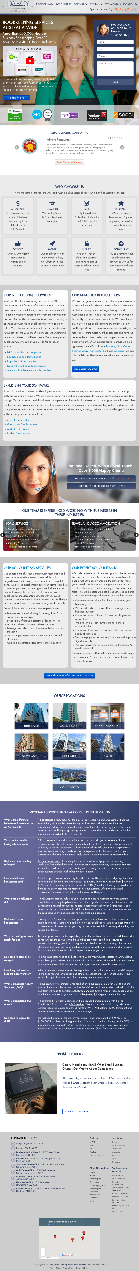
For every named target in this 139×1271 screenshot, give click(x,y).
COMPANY (95, 4)
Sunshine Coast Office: (28, 1164)
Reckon (93, 1152)
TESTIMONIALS (113, 4)
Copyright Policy (82, 1268)
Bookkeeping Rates (98, 1185)
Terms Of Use (55, 1268)
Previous (17, 147)
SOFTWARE (80, 4)
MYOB (92, 1142)
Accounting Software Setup (120, 1206)
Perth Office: (22, 1158)
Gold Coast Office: (25, 1170)
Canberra (119, 351)
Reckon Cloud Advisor (19, 433)
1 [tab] (108, 138)
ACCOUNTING (64, 4)
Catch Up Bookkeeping (117, 1183)
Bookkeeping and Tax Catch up (24, 357)
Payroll (11, 361)
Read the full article (78, 1111)
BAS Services (117, 1175)
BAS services (77, 1004)
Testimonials (95, 1194)
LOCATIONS (129, 4)
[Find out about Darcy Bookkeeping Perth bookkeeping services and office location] (107, 747)
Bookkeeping (95, 1179)
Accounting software (49, 861)
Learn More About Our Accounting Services (69, 675)
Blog (92, 1201)
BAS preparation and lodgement (24, 352)
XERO (92, 1145)
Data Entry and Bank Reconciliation (26, 366)
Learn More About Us (85, 369)
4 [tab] (115, 138)
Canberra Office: (24, 1188)
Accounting (94, 1182)
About (92, 1175)
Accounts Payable (17, 370)
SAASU (93, 1149)
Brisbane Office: (24, 1152)
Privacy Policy (68, 1268)
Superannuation (28, 361)
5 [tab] (117, 138)
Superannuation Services (118, 1201)
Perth (105, 351)
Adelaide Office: (24, 1176)
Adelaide (115, 1155)
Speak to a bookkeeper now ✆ (102, 478)
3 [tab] (112, 138)
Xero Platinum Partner (18, 420)
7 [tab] (121, 138)
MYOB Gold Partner (18, 429)
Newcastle (96, 351)
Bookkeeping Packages (95, 1190)
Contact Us (94, 1198)
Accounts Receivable (39, 370)
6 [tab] (119, 138)
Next (122, 147)
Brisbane (110, 346)
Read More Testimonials (70, 162)
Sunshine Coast (80, 351)
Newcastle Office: (25, 1182)
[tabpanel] (69, 146)
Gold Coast (123, 346)
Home (92, 1172)
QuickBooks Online (98, 1155)
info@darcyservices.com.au (29, 1143)
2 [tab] (110, 138)
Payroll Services (118, 1179)
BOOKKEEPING (44, 4)
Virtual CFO (117, 1211)
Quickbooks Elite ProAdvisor (22, 424)
